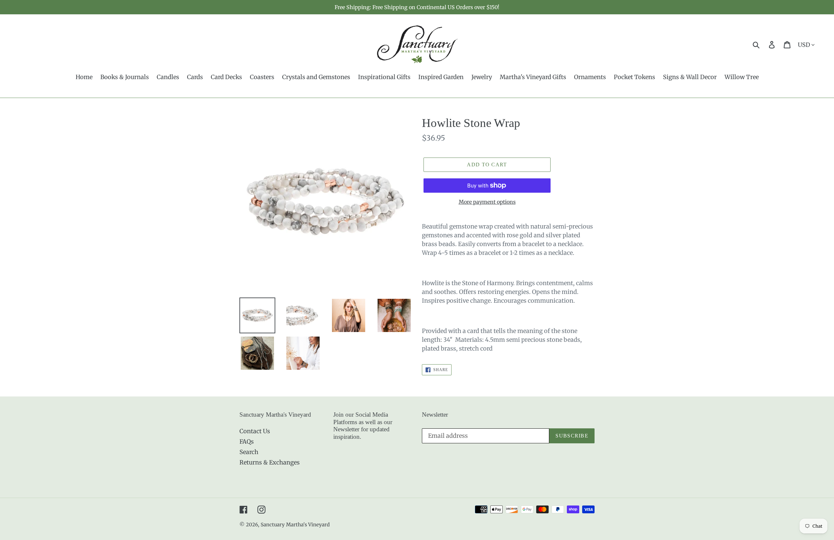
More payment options (487, 202)
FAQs (246, 441)
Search (248, 452)
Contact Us (254, 431)
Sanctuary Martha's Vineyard (295, 524)
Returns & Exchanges (269, 462)
